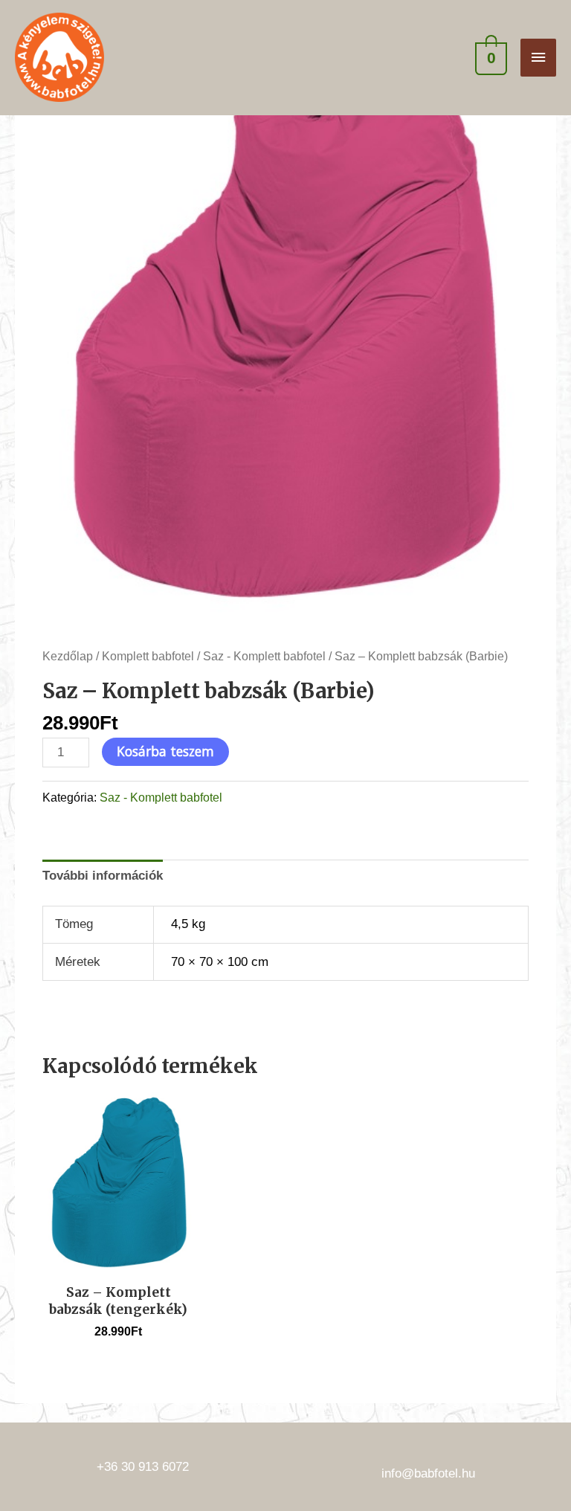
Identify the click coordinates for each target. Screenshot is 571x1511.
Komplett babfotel (148, 656)
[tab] (102, 876)
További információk (102, 875)
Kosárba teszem (165, 751)
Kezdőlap (67, 656)
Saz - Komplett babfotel (264, 656)
